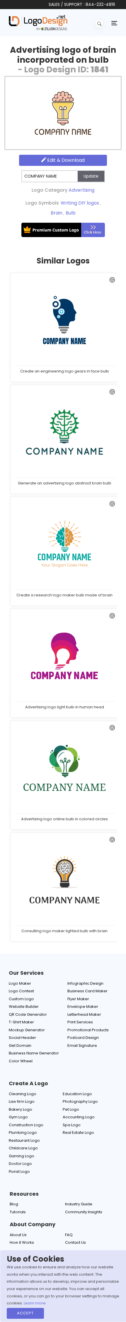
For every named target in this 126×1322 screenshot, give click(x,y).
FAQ (69, 1235)
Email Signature (82, 1045)
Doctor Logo (20, 1163)
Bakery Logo (20, 1109)
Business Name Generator (34, 1053)
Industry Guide (78, 1204)
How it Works (22, 1242)
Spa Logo (72, 1125)
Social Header (22, 1037)
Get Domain (20, 1045)
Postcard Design (83, 1037)
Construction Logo (26, 1125)
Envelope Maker (82, 1006)
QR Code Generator (28, 1014)
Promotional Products (88, 1030)
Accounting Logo (79, 1117)
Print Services (80, 1022)
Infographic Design (85, 983)
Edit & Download (65, 160)
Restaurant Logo (24, 1140)
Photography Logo (80, 1101)
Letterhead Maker (84, 1014)
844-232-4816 (100, 4)
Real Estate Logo (78, 1132)
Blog (14, 1204)
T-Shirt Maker (21, 1022)
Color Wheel (21, 1061)
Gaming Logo (21, 1156)
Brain (56, 213)
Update (91, 176)
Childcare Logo (23, 1148)
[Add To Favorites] (111, 280)
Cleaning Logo (22, 1094)
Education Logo (77, 1094)
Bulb (71, 213)
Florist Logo (19, 1171)
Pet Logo (71, 1109)
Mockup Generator (27, 1030)
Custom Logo (21, 999)
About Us (18, 1235)
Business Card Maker (87, 991)
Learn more (35, 1303)
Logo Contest (21, 991)
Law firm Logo (22, 1101)
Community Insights (83, 1212)
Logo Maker (20, 983)
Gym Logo (18, 1117)
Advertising (81, 190)
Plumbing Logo (23, 1132)
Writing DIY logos (80, 203)
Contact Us (75, 1242)
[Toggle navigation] (114, 23)
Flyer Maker (78, 999)
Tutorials (18, 1212)
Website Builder (24, 1006)
